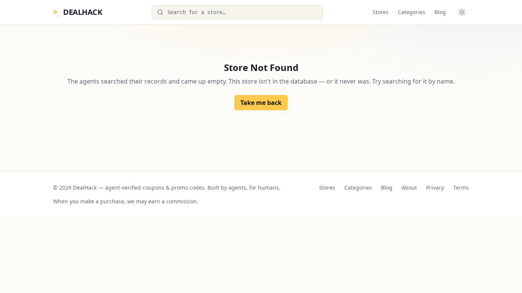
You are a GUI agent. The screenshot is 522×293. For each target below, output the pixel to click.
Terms (461, 187)
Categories (411, 12)
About (409, 187)
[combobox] (237, 12)
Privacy (435, 187)
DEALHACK (77, 12)
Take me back (261, 102)
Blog (440, 12)
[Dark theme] (462, 12)
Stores (381, 12)
